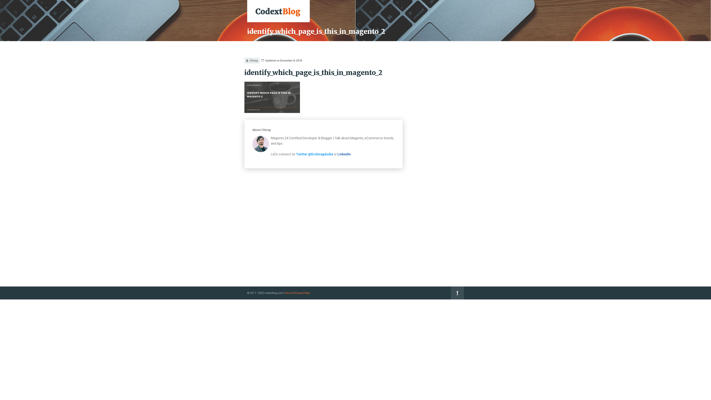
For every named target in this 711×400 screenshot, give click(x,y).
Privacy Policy (302, 292)
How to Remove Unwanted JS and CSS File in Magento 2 (439, 195)
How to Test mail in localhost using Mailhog (437, 182)
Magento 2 (425, 99)
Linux (421, 107)
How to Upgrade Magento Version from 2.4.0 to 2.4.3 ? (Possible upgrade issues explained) (440, 168)
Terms (288, 292)
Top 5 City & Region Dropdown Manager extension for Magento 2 (437, 140)
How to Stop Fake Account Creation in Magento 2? (439, 153)
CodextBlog (428, 63)
